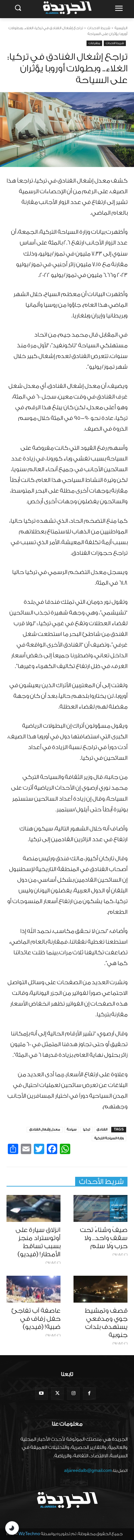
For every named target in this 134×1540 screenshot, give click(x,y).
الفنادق (102, 1129)
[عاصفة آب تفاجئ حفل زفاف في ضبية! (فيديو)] (33, 1289)
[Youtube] (41, 1393)
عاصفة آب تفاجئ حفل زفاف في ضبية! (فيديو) (35, 1319)
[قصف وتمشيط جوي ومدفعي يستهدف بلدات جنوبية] (100, 1289)
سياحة (71, 1129)
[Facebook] (89, 1393)
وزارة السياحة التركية (109, 1138)
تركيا (86, 1129)
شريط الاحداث (98, 28)
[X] (57, 1393)
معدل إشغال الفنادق (44, 1129)
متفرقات (94, 43)
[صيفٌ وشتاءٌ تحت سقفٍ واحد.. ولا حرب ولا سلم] (100, 1208)
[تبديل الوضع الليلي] (12, 1528)
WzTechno (29, 1533)
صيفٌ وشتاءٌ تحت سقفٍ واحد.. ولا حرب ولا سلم (103, 1238)
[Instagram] (73, 1393)
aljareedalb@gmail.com (88, 1470)
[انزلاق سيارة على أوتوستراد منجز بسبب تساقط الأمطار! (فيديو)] (33, 1208)
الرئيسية (120, 28)
